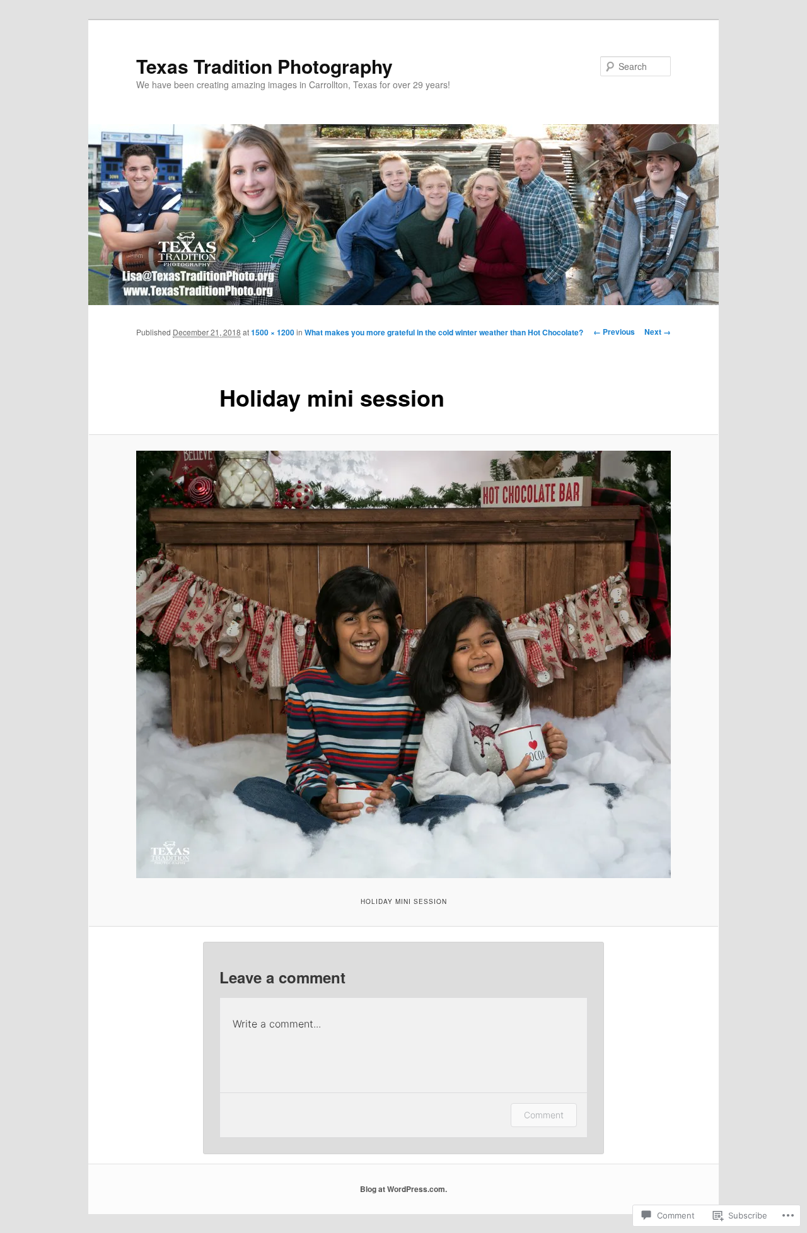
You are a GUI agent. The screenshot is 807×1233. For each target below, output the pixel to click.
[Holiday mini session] (403, 664)
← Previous (614, 331)
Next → (657, 331)
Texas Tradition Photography (264, 65)
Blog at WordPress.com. (403, 1189)
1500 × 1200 (272, 332)
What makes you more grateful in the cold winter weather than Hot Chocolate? (444, 332)
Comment (544, 1114)
